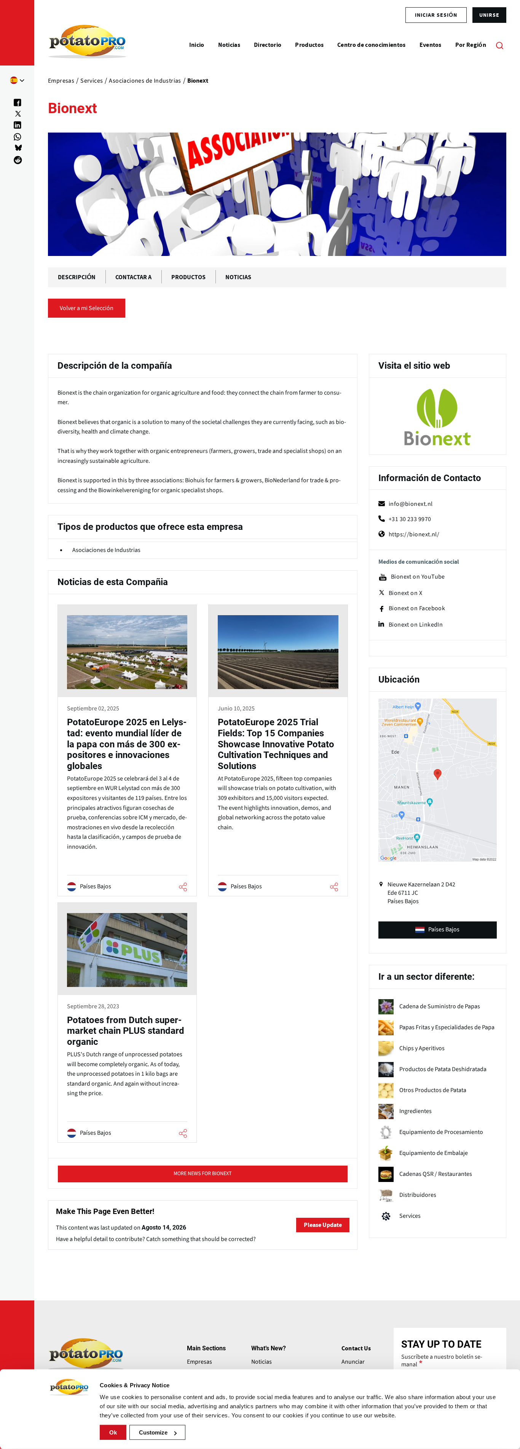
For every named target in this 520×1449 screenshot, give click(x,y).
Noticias (261, 1362)
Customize (153, 1432)
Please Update (323, 1225)
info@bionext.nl (411, 504)
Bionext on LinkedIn (416, 625)
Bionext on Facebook (417, 609)
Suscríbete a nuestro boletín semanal (441, 1360)
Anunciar (353, 1362)
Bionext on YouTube (418, 577)
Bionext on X (405, 593)
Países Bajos (443, 929)
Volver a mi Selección (86, 308)
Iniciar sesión (436, 15)
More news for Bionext (203, 1173)
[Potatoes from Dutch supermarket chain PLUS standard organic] (127, 1024)
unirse (489, 15)
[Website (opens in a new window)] (437, 417)
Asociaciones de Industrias (106, 550)
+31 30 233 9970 (410, 519)
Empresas (199, 1362)
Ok (113, 1432)
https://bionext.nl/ (414, 534)
